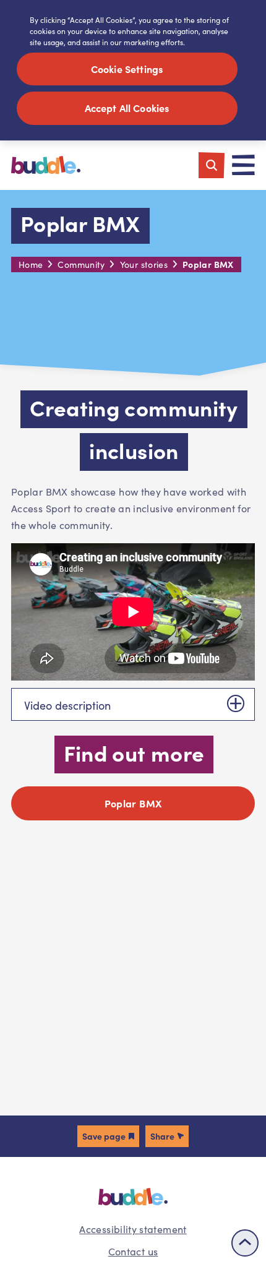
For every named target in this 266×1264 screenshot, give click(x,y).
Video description (67, 705)
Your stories (144, 264)
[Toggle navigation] (243, 165)
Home (31, 264)
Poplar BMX (133, 803)
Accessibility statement (132, 1229)
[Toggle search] (212, 165)
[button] (108, 1135)
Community (81, 264)
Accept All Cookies (127, 107)
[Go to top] (245, 1243)
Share (162, 1136)
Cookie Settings (127, 68)
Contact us (133, 1251)
